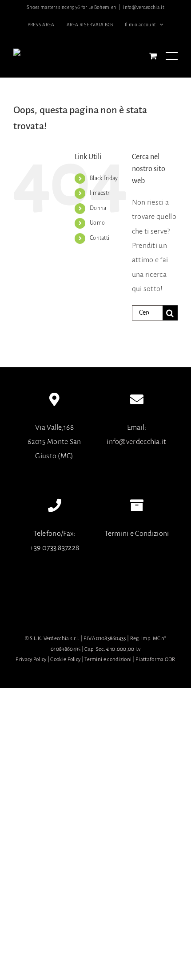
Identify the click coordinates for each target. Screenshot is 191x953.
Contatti (99, 238)
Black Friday (104, 178)
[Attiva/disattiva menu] (171, 55)
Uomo (97, 223)
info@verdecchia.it (143, 7)
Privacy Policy (31, 659)
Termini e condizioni (107, 659)
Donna (98, 208)
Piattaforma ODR (155, 659)
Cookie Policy (65, 659)
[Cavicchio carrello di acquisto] (153, 56)
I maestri (100, 193)
